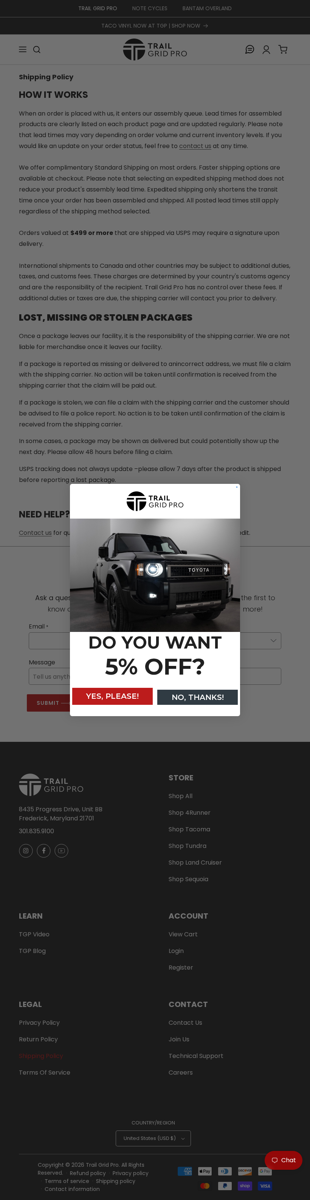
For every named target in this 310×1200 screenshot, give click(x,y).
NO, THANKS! (198, 697)
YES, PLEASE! (112, 696)
